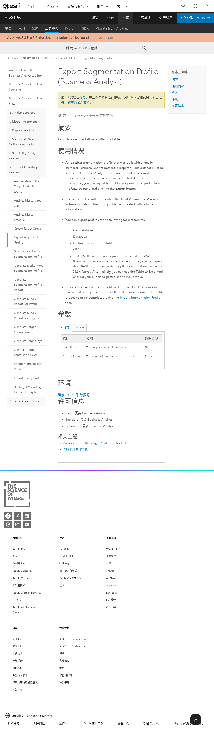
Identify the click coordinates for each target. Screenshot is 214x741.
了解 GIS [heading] (111, 537)
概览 (95, 18)
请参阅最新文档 (79, 102)
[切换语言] (195, 6)
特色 (110, 18)
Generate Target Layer (28, 341)
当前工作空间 (68, 395)
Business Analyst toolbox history (25, 101)
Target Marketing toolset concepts (27, 389)
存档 (82, 97)
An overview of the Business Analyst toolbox (25, 73)
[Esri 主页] (11, 6)
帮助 (35, 28)
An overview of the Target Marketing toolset (26, 187)
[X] (17, 516)
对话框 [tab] (65, 327)
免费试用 (166, 18)
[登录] (207, 6)
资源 (125, 18)
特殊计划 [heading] (64, 627)
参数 (175, 93)
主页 (8, 28)
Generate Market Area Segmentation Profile (28, 268)
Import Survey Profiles (28, 378)
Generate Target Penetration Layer (25, 352)
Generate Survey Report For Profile (26, 301)
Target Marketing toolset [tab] (23, 170)
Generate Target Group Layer (25, 329)
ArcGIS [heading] (17, 537)
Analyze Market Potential (24, 217)
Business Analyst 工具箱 (61, 58)
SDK (85, 28)
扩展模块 (144, 18)
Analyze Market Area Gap (27, 203)
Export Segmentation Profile (28, 240)
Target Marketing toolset (97, 58)
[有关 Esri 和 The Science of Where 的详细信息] (17, 495)
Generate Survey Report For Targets (26, 315)
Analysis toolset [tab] (23, 112)
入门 (21, 28)
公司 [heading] (15, 627)
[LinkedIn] (27, 516)
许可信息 (178, 106)
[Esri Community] (8, 524)
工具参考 (52, 28)
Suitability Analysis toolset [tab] (24, 156)
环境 (175, 99)
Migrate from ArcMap (111, 28)
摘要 (175, 80)
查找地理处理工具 (75, 449)
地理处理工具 (32, 58)
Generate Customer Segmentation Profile (28, 254)
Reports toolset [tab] (23, 130)
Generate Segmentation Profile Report (28, 285)
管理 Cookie (151, 723)
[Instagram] (17, 524)
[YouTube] (27, 524)
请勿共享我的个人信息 (188, 723)
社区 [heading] (61, 537)
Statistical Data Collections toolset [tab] (22, 141)
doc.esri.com (103, 38)
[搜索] (183, 6)
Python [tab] (79, 327)
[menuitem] (28, 549)
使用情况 (178, 86)
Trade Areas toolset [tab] (26, 401)
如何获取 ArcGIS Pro (195, 18)
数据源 (85, 395)
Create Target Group (28, 228)
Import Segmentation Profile (28, 366)
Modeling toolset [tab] (24, 121)
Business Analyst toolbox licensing (25, 87)
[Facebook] (8, 516)
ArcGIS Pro (13, 17)
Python (70, 28)
